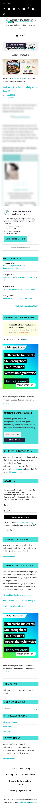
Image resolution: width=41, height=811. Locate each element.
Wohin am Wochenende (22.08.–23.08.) (18, 299)
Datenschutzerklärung (24, 522)
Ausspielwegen (16, 469)
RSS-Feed (6, 731)
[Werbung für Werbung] (20, 389)
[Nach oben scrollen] (37, 807)
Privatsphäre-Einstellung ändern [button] (20, 775)
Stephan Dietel (11, 98)
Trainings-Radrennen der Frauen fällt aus (19, 289)
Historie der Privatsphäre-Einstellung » (19, 600)
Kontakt (33, 803)
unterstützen (19, 48)
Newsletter (13, 472)
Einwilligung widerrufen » (13, 606)
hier (25, 340)
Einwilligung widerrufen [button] (20, 790)
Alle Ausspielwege (10, 722)
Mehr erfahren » (12, 434)
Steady (31, 49)
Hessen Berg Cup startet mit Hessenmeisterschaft (14, 267)
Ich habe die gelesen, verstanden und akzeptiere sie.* (20, 523)
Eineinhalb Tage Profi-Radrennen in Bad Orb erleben (20, 279)
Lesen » (6, 403)
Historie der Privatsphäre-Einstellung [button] (20, 783)
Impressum (24, 803)
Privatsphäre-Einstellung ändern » (17, 595)
